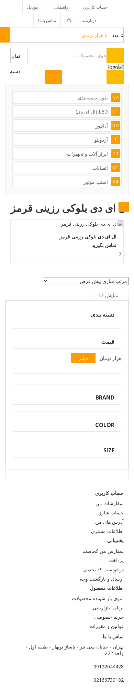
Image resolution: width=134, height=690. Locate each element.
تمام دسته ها (15, 57)
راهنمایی (60, 7)
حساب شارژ (111, 512)
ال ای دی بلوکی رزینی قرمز (87, 236)
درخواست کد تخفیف (103, 569)
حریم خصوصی (109, 617)
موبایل (32, 7)
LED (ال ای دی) (97, 111)
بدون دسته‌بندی (98, 97)
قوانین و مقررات (107, 626)
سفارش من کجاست (103, 551)
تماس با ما (47, 20)
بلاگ (68, 20)
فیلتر (83, 358)
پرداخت (116, 560)
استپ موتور (100, 181)
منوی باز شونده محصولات (98, 598)
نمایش (108, 295)
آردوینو (105, 139)
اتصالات (105, 167)
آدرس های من (109, 522)
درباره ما (88, 20)
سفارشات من (110, 503)
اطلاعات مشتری (107, 531)
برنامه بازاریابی (108, 607)
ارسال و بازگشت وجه (102, 578)
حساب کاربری (95, 7)
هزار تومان (110, 358)
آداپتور (108, 125)
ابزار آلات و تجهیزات (92, 153)
